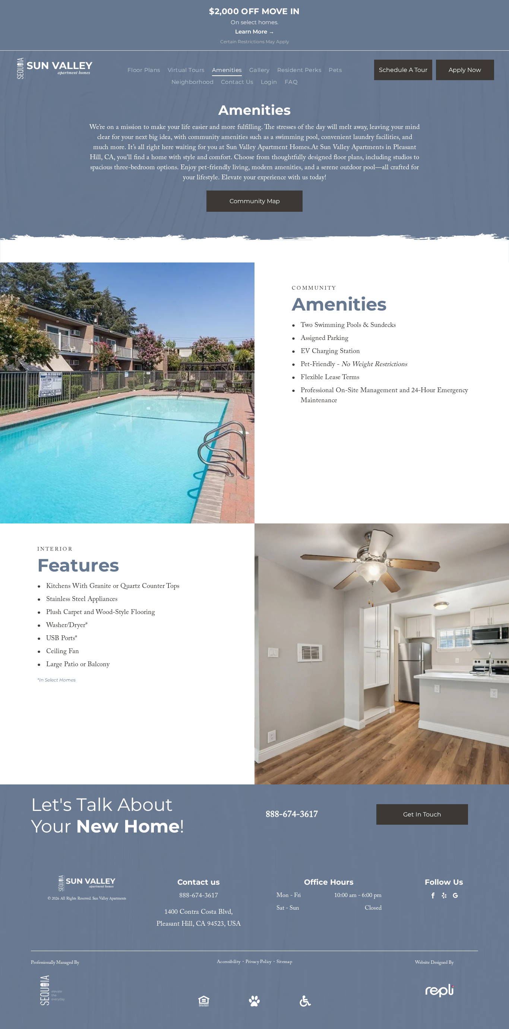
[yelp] (444, 896)
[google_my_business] (455, 896)
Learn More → (254, 31)
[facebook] (432, 896)
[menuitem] (144, 70)
